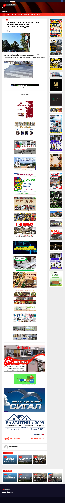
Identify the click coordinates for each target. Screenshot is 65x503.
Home (34, 498)
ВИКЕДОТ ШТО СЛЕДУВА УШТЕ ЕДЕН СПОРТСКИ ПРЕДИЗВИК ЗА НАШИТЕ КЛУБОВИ (13, 438)
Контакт (38, 14)
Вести (8, 14)
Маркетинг (26, 14)
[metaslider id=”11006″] (25, 94)
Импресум (33, 14)
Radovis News (7, 8)
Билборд (19, 14)
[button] (61, 14)
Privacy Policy (38, 498)
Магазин (13, 14)
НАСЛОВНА (54, 498)
